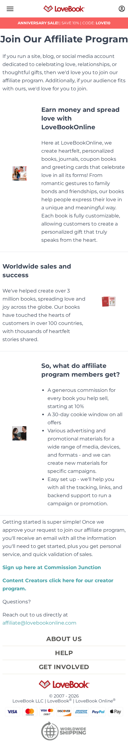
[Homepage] (64, 9)
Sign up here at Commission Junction (51, 567)
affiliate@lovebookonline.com (39, 623)
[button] (9, 8)
